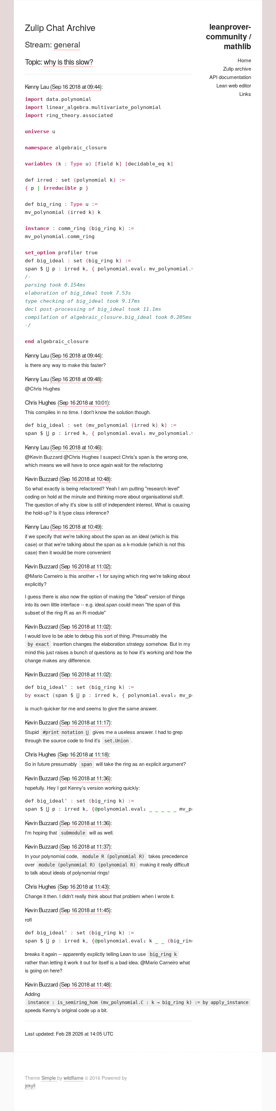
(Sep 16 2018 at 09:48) (75, 378)
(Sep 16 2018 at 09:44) (75, 86)
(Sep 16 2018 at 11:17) (84, 722)
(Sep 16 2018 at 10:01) (83, 402)
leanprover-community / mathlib (228, 36)
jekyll (30, 1085)
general (67, 44)
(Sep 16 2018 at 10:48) (84, 478)
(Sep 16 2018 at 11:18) (83, 754)
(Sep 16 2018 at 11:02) (84, 566)
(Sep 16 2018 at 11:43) (83, 886)
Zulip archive (237, 68)
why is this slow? (68, 61)
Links (245, 93)
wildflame (73, 1077)
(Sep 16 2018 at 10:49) (75, 526)
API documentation (230, 76)
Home (244, 60)
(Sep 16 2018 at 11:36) (84, 778)
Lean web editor (233, 85)
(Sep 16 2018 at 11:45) (84, 909)
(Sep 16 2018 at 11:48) (84, 984)
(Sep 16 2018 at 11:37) (84, 846)
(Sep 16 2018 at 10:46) (75, 447)
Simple (49, 1077)
